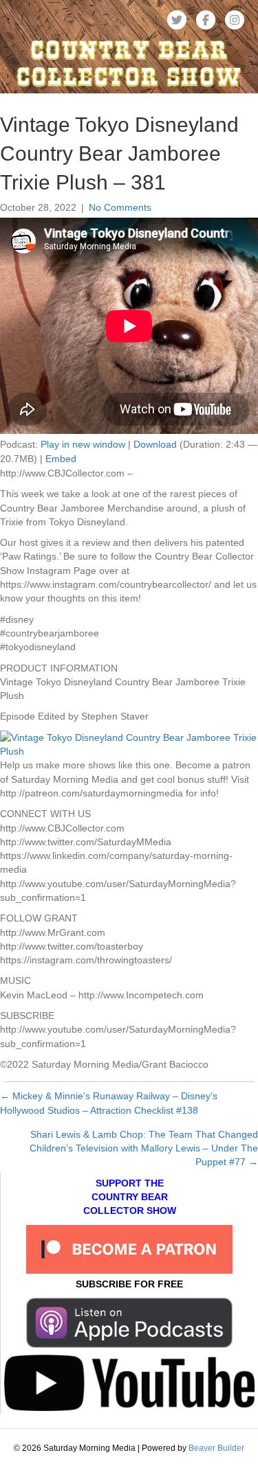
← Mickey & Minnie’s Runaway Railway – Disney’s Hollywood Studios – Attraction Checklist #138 (108, 1102)
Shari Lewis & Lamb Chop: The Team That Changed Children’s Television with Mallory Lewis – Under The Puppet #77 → (144, 1148)
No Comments (120, 207)
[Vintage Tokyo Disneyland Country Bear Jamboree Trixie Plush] (129, 743)
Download (155, 444)
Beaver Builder (216, 1448)
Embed (60, 458)
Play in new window (83, 444)
